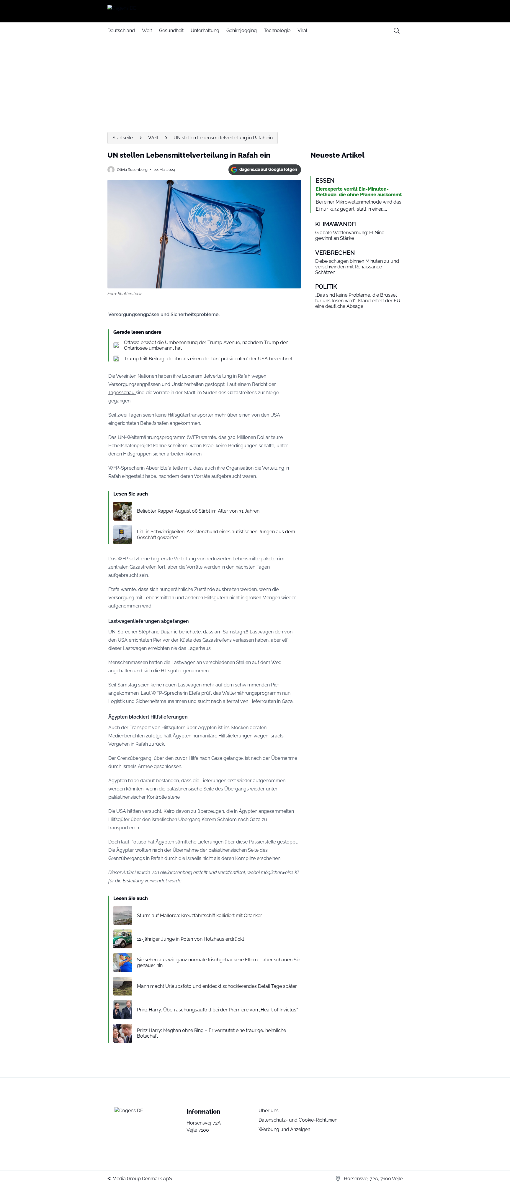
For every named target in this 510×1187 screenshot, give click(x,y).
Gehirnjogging (241, 30)
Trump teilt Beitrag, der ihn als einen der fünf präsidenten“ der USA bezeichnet (208, 358)
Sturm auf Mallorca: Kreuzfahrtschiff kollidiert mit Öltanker (199, 915)
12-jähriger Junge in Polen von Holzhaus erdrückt (190, 939)
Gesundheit (171, 30)
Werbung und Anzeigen (284, 1129)
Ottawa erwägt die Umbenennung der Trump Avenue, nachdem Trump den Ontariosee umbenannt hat (206, 345)
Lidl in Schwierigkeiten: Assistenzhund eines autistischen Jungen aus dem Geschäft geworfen (216, 534)
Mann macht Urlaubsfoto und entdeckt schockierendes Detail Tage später (217, 986)
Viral (302, 30)
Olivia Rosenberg (132, 169)
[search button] (397, 31)
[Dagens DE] (255, 11)
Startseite (122, 138)
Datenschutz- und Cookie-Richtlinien (298, 1120)
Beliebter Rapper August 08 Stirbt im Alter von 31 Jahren (198, 511)
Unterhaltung (205, 30)
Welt (147, 30)
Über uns (269, 1110)
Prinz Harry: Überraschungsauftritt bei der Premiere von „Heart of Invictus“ (217, 1010)
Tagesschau (122, 392)
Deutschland (121, 30)
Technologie (277, 30)
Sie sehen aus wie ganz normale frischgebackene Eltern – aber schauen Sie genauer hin (218, 962)
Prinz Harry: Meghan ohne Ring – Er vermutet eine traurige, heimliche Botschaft (211, 1033)
